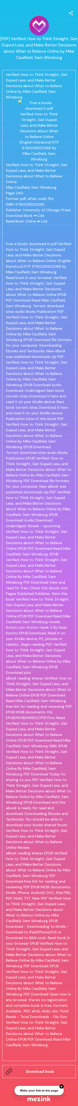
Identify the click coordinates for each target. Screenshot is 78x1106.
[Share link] (70, 12)
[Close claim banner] (61, 1087)
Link (41, 215)
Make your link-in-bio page (39, 1090)
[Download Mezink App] (39, 1099)
